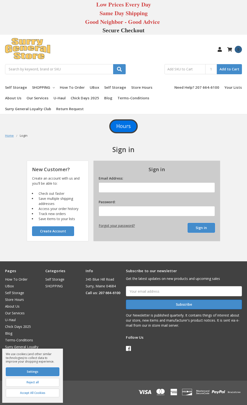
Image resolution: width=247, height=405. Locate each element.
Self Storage (16, 87)
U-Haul (60, 97)
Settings (32, 372)
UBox (94, 87)
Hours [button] (123, 126)
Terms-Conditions (133, 97)
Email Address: (111, 178)
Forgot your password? (117, 225)
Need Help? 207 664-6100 (196, 87)
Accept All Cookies (32, 393)
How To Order (72, 87)
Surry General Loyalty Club (28, 108)
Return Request (70, 108)
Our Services (37, 97)
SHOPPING (41, 87)
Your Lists (233, 87)
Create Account (53, 231)
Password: (107, 202)
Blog (108, 97)
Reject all (33, 382)
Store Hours (141, 87)
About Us (13, 97)
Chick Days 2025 (85, 97)
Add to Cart (229, 69)
